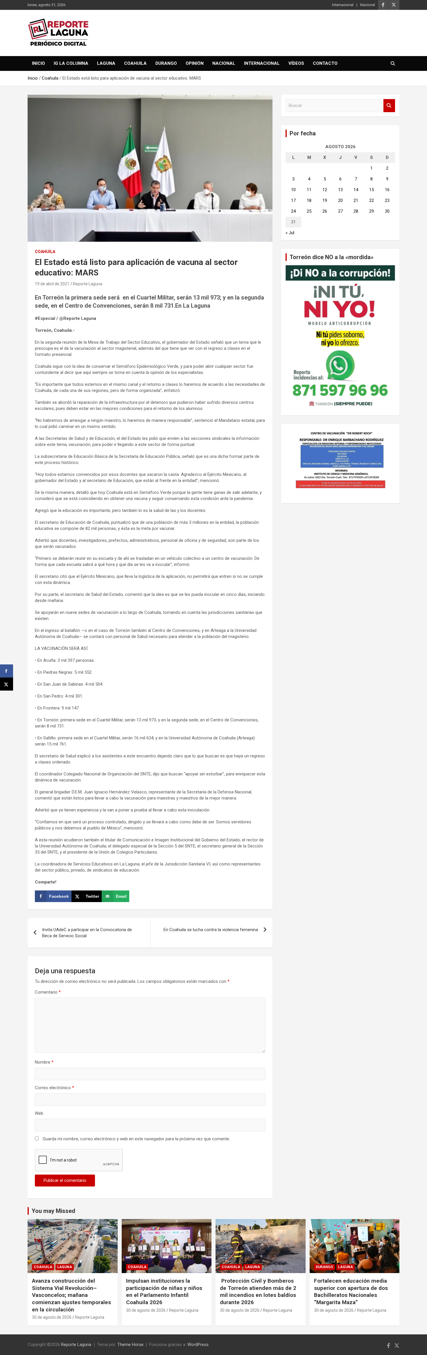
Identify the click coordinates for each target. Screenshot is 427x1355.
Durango (166, 63)
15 (371, 189)
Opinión (195, 63)
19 (324, 200)
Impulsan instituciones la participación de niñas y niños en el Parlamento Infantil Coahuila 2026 (164, 1291)
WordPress (198, 1344)
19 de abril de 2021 (52, 284)
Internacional (343, 5)
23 (387, 200)
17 (293, 200)
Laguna (106, 63)
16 (387, 189)
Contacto (325, 63)
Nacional (367, 5)
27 (340, 211)
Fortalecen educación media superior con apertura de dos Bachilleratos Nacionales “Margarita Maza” (351, 1291)
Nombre (44, 1062)
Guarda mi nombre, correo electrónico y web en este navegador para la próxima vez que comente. (136, 1138)
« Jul (290, 232)
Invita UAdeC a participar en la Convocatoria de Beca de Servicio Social (87, 932)
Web (39, 1113)
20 (340, 200)
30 (387, 211)
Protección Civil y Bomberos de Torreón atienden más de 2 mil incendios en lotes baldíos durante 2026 (258, 1291)
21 (356, 200)
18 (309, 200)
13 (340, 189)
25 (309, 211)
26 (324, 211)
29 (371, 211)
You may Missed (53, 1210)
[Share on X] (6, 684)
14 (356, 189)
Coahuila (135, 63)
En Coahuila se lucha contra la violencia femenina (211, 929)
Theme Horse (130, 1344)
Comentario (48, 992)
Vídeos (296, 63)
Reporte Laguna (87, 284)
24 (293, 211)
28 (356, 211)
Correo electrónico (54, 1087)
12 (324, 189)
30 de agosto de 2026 (51, 1317)
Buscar (389, 105)
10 (293, 189)
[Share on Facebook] (6, 671)
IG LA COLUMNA (71, 63)
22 (371, 200)
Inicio (38, 63)
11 (309, 189)
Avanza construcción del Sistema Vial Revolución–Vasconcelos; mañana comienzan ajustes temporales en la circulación (71, 1295)
